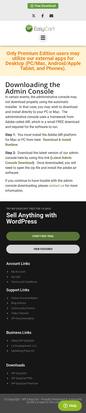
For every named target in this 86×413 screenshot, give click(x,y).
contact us (56, 186)
